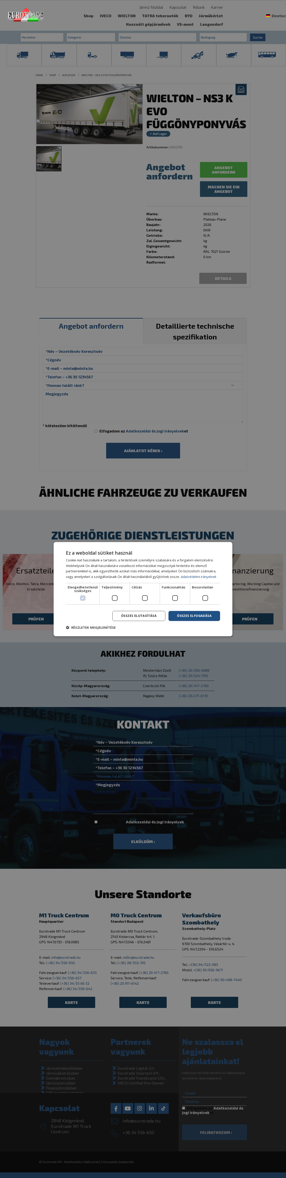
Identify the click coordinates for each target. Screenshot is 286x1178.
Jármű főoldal (151, 7)
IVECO (105, 15)
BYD (188, 15)
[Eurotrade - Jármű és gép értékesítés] (26, 15)
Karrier (217, 7)
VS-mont (185, 24)
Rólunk (199, 7)
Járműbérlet (211, 15)
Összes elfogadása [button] (194, 615)
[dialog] (143, 589)
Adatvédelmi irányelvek (198, 577)
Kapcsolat (178, 7)
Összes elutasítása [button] (139, 615)
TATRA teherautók (160, 15)
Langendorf (211, 24)
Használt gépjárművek (148, 24)
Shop (88, 15)
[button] (91, 627)
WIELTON (127, 15)
